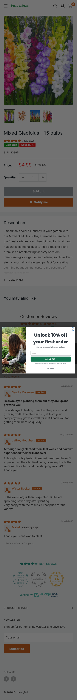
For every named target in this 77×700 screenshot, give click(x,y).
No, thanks (51, 368)
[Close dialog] (72, 329)
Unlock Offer (50, 359)
